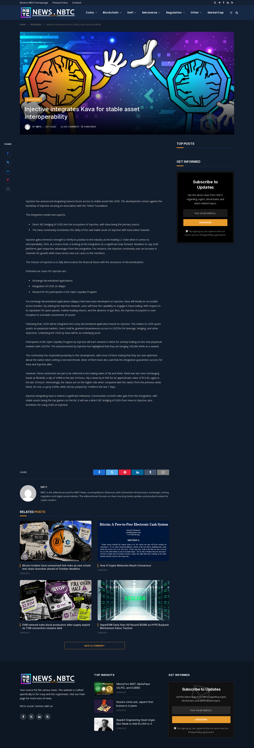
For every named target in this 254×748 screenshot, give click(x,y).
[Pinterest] (7, 179)
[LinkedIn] (7, 170)
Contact (76, 2)
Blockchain (111, 12)
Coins (90, 12)
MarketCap (216, 12)
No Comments (71, 126)
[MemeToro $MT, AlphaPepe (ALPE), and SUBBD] (103, 688)
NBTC (39, 126)
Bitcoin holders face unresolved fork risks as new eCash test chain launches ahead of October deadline (56, 567)
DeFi (130, 12)
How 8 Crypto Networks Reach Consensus (125, 565)
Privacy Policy (60, 2)
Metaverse (149, 12)
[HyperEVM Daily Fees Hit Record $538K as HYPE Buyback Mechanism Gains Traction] (133, 600)
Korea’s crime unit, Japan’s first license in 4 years (134, 703)
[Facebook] (7, 153)
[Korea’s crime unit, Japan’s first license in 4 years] (103, 706)
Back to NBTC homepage (34, 2)
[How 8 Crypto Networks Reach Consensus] (133, 541)
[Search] (236, 12)
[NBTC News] (50, 12)
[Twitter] (7, 162)
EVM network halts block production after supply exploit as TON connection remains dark (56, 626)
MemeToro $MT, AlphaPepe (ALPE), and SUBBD (133, 685)
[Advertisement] (94, 166)
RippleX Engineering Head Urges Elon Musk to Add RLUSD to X (135, 721)
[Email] (7, 188)
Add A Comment (94, 645)
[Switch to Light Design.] (231, 12)
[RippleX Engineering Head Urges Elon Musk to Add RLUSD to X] (103, 724)
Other (195, 12)
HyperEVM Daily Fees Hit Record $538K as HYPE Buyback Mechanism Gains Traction (134, 626)
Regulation (174, 12)
